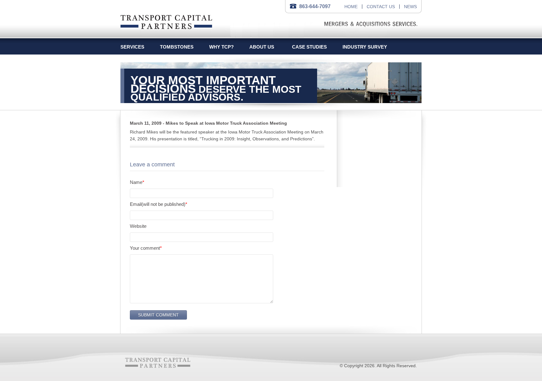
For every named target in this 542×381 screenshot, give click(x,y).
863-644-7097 (315, 6)
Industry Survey (365, 47)
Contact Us (381, 6)
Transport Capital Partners (166, 21)
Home (351, 6)
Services (132, 47)
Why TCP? (221, 47)
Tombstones (177, 47)
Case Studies (309, 47)
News (410, 6)
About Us (261, 47)
